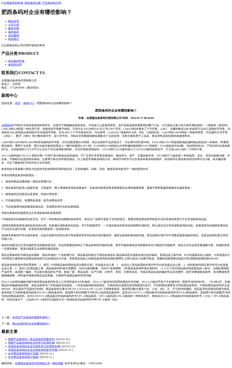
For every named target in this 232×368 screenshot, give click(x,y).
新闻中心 (28, 103)
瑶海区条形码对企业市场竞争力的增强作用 (34, 346)
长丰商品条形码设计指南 (23, 357)
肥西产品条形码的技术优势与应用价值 (31, 342)
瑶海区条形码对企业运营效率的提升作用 (32, 349)
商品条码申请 (16, 61)
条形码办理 (15, 64)
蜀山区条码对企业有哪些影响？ (31, 323)
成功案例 (13, 35)
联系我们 (13, 39)
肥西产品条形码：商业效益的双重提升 (31, 339)
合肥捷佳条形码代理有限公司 (32, 363)
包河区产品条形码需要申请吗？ (31, 317)
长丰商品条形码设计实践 (23, 353)
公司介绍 (13, 24)
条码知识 (13, 32)
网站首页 (13, 21)
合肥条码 (6, 125)
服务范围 (13, 28)
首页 (17, 103)
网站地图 (57, 363)
